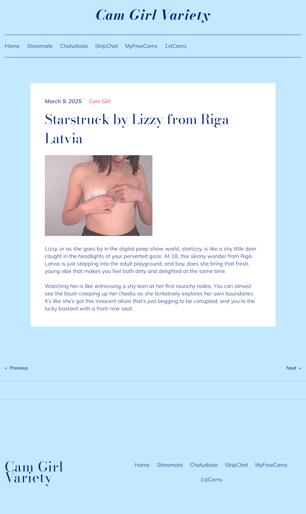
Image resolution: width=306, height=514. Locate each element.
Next (291, 368)
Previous (19, 368)
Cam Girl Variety (153, 14)
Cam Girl (99, 101)
